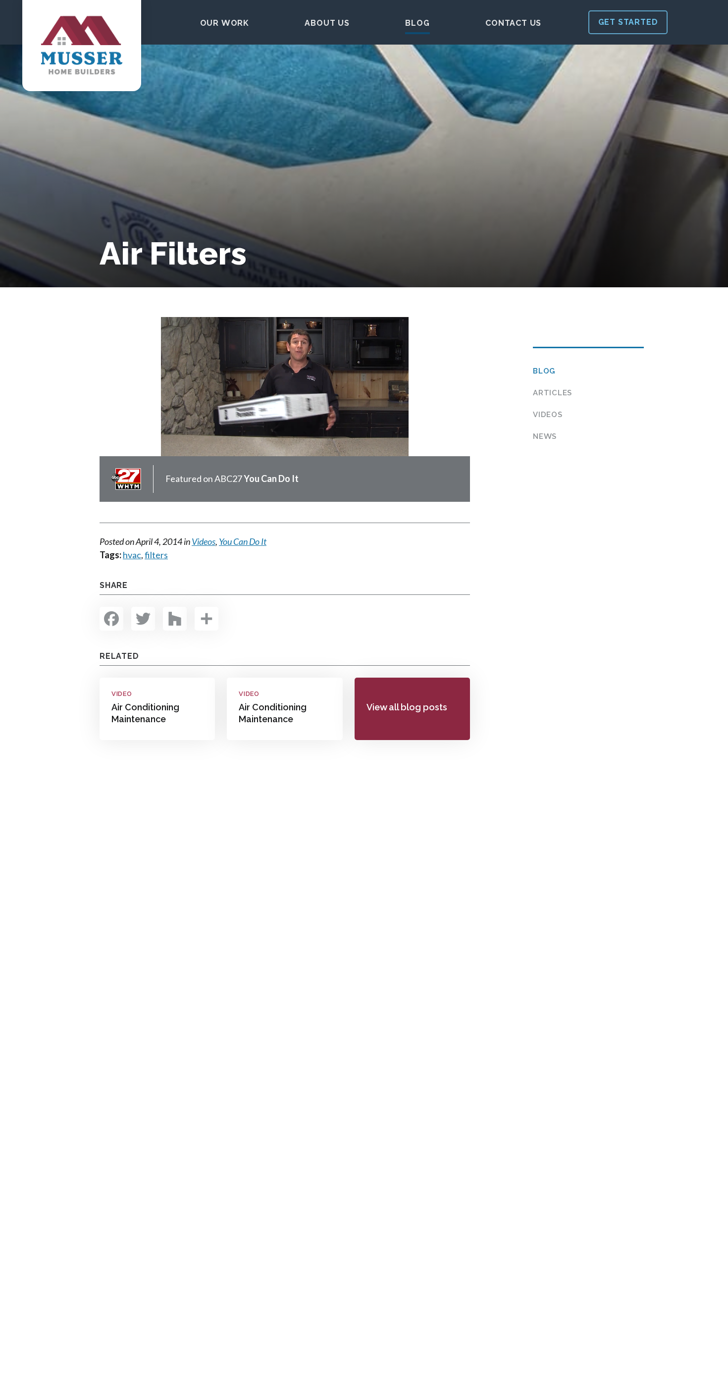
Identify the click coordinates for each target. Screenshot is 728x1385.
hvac (132, 554)
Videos (548, 414)
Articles (552, 392)
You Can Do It (242, 541)
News (545, 436)
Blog (544, 371)
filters (156, 554)
